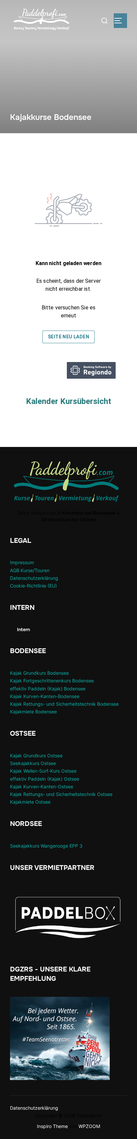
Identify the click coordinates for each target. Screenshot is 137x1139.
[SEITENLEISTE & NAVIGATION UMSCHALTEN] (120, 20)
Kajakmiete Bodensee (33, 711)
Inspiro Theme (52, 1126)
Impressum (22, 562)
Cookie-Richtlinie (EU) (33, 585)
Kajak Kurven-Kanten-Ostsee (41, 786)
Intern (23, 629)
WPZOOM (89, 1126)
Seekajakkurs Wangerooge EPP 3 (46, 846)
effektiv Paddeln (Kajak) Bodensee (47, 688)
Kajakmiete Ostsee (30, 802)
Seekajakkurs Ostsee (33, 763)
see (59, 755)
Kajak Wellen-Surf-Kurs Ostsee (43, 771)
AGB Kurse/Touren (30, 570)
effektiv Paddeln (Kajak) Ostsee (44, 779)
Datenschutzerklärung (34, 578)
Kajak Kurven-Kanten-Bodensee (44, 696)
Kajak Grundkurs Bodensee (39, 673)
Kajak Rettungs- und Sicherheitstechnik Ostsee (61, 794)
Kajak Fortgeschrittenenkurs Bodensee (52, 680)
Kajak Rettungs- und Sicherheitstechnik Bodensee (64, 704)
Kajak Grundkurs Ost (32, 755)
